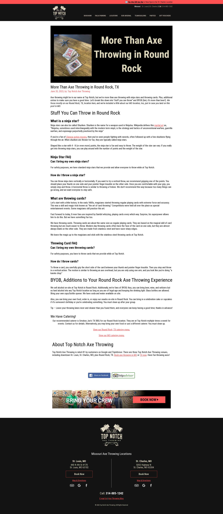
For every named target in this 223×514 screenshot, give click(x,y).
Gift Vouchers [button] (165, 16)
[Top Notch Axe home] (59, 12)
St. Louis (145, 6)
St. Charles (153, 6)
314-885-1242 (167, 6)
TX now (143, 355)
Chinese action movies (76, 137)
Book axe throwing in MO (125, 355)
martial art (159, 125)
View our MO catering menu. (111, 335)
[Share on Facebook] (99, 375)
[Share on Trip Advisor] (123, 375)
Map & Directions (79, 480)
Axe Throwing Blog (116, 498)
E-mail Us (103, 498)
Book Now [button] (88, 16)
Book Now (79, 474)
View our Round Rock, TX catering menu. (111, 329)
